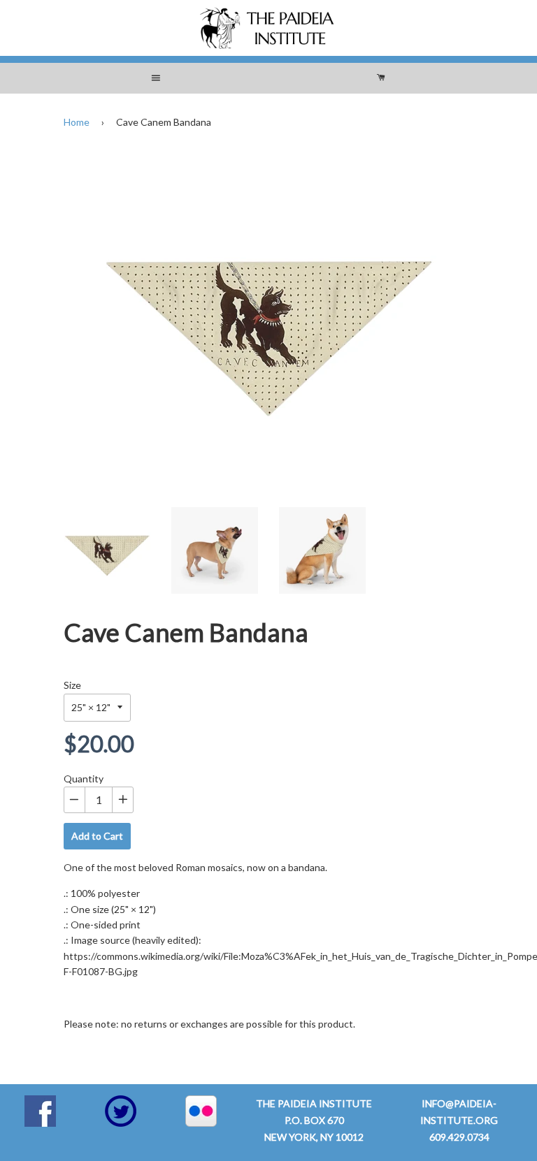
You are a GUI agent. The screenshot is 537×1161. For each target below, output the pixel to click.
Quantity (83, 778)
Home (77, 122)
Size (72, 685)
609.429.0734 (459, 1137)
